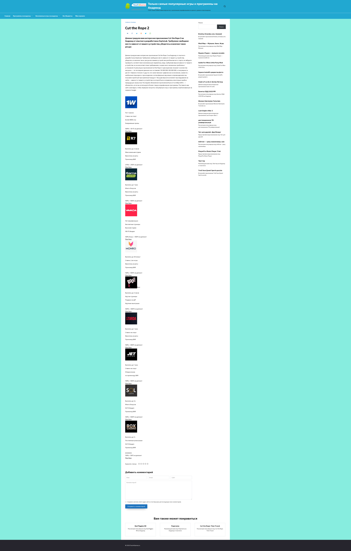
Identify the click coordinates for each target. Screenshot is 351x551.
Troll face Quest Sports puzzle (210, 170)
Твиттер (201, 161)
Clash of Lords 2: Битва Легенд (210, 82)
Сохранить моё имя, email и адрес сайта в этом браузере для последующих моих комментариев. (154, 502)
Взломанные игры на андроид (47, 16)
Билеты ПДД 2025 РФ (207, 91)
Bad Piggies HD (140, 526)
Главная (7, 16)
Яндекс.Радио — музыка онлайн (211, 53)
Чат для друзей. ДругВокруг (209, 132)
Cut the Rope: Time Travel (210, 526)
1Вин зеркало (80, 16)
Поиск (200, 23)
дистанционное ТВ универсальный (206, 121)
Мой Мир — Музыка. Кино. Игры (211, 43)
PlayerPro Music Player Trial (209, 151)
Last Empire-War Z (205, 111)
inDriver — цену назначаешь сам (211, 142)
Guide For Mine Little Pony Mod (210, 63)
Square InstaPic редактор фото (210, 72)
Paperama (175, 526)
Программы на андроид (22, 16)
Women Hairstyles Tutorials (209, 101)
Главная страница (130, 22)
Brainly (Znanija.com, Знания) (210, 34)
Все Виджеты (67, 16)
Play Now (128, 131)
